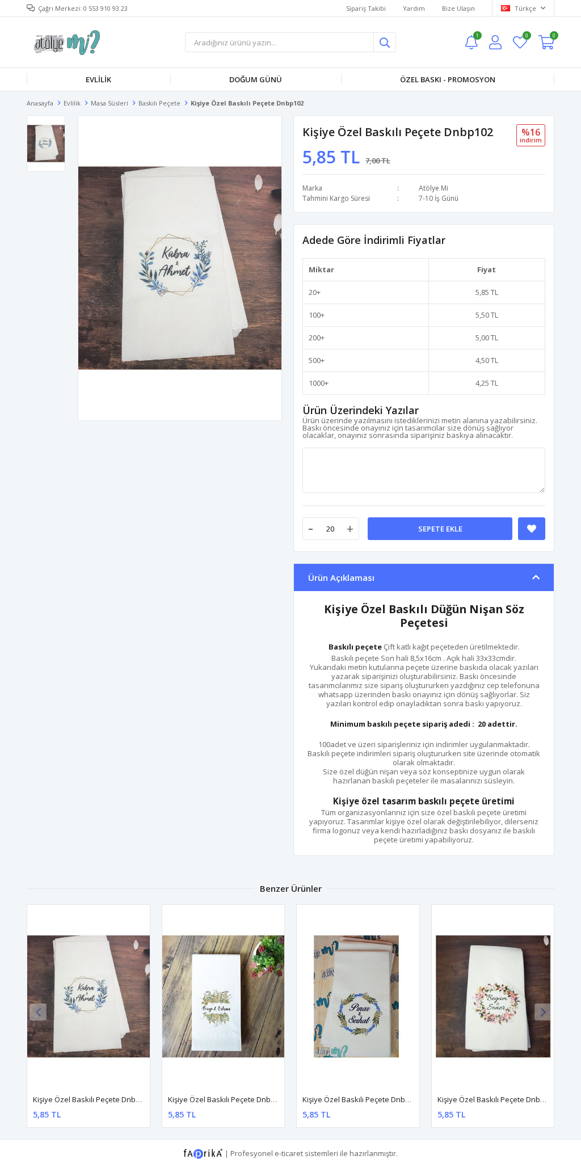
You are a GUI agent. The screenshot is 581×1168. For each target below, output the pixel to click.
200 (315, 337)
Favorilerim (526, 37)
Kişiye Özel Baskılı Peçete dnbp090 (227, 1099)
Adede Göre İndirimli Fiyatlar (373, 240)
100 (315, 315)
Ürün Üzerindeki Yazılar (360, 410)
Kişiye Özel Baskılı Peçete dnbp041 (497, 1099)
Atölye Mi (433, 188)
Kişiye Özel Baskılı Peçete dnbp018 (362, 1099)
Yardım (414, 8)
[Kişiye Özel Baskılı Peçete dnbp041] (493, 996)
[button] (542, 1012)
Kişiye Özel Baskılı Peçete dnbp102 (92, 1099)
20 (313, 292)
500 (315, 360)
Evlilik (98, 79)
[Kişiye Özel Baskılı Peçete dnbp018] (358, 996)
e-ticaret (289, 1153)
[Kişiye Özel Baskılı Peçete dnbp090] (223, 996)
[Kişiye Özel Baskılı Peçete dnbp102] (88, 996)
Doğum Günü (255, 79)
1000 (317, 383)
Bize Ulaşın (458, 8)
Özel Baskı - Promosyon (447, 79)
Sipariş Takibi (366, 8)
